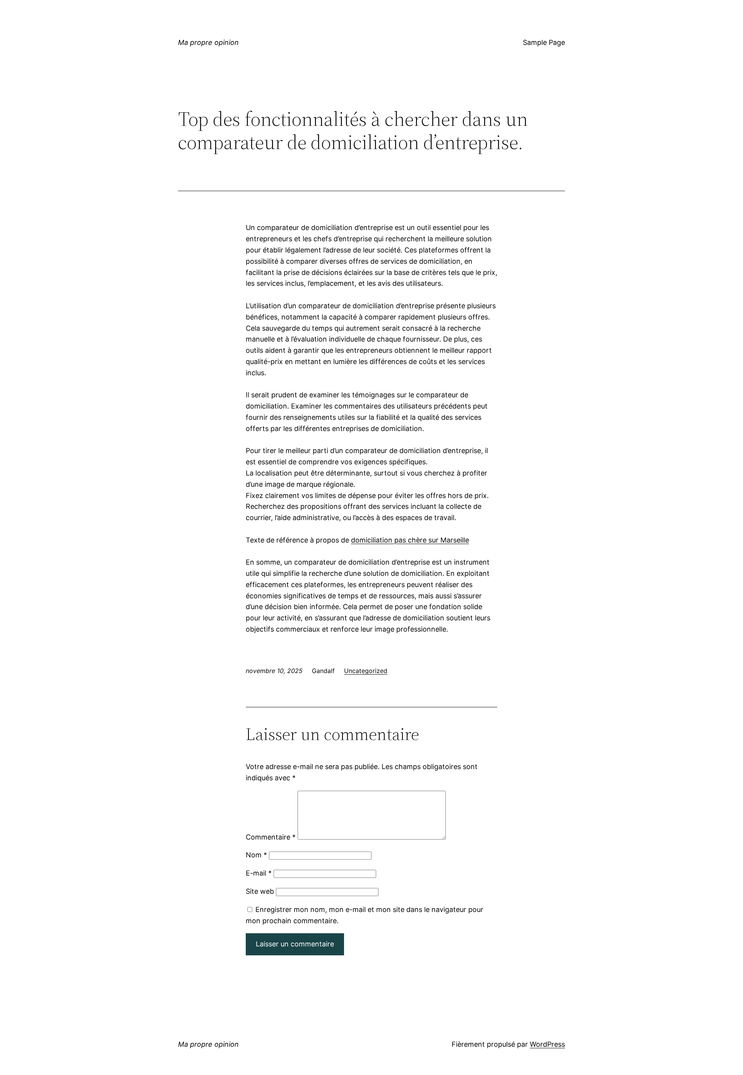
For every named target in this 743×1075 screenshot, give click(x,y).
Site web (260, 891)
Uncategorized (365, 671)
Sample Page (544, 42)
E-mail (259, 873)
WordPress (547, 1044)
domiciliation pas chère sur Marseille (410, 540)
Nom (256, 855)
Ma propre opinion (208, 42)
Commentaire (271, 837)
